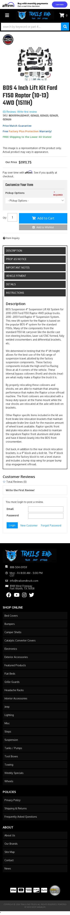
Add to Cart (45, 218)
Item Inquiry (13, 238)
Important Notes (18, 267)
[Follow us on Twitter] (31, 595)
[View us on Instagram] (24, 595)
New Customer (29, 525)
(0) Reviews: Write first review (20, 111)
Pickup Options (14, 192)
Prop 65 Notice (16, 259)
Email (10, 508)
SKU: (5, 115)
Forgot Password (51, 525)
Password (13, 515)
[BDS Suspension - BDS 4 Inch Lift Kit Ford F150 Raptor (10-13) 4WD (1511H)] (8, 39)
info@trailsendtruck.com (24, 581)
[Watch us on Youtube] (17, 595)
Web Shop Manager (36, 907)
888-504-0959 (18, 567)
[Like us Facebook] (8, 595)
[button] (35, 26)
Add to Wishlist (45, 227)
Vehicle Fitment (16, 275)
